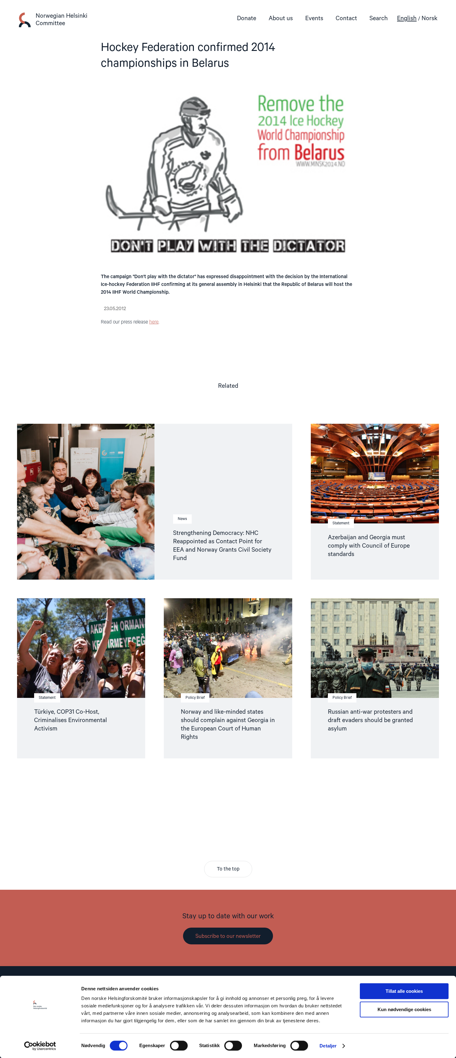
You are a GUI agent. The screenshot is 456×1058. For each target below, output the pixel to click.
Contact (346, 18)
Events (314, 18)
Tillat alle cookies (404, 991)
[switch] (179, 1046)
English (407, 18)
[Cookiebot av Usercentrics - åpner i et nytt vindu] (40, 1046)
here (154, 322)
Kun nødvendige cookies (404, 1009)
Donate (246, 18)
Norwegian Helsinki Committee (61, 19)
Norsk (429, 18)
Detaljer (328, 1045)
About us (281, 18)
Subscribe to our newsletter (228, 936)
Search (378, 18)
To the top (228, 869)
